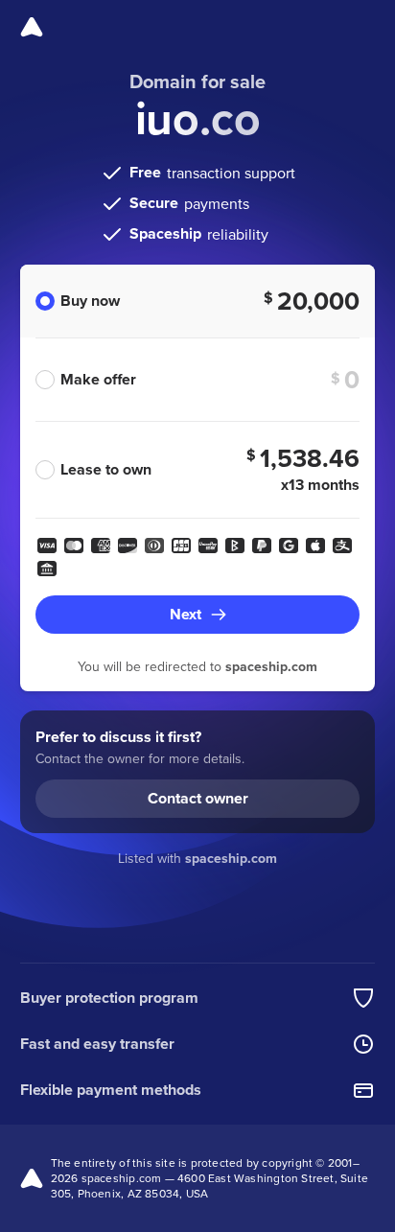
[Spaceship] (31, 26)
